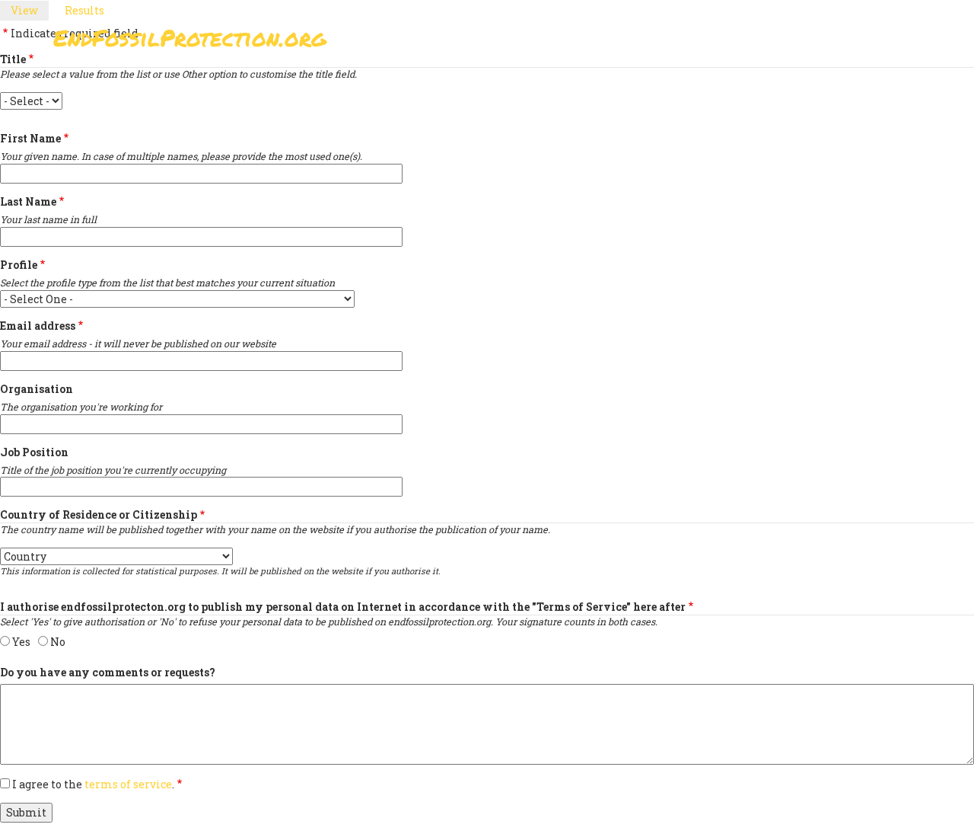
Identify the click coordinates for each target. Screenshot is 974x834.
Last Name (28, 201)
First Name (30, 138)
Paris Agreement (560, 42)
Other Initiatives (839, 42)
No (57, 641)
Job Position (34, 452)
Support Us (671, 42)
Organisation (36, 389)
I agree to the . (93, 784)
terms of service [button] (128, 784)
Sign (471, 42)
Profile (18, 264)
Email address (37, 325)
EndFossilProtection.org (189, 37)
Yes (21, 641)
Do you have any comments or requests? (107, 672)
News (746, 42)
